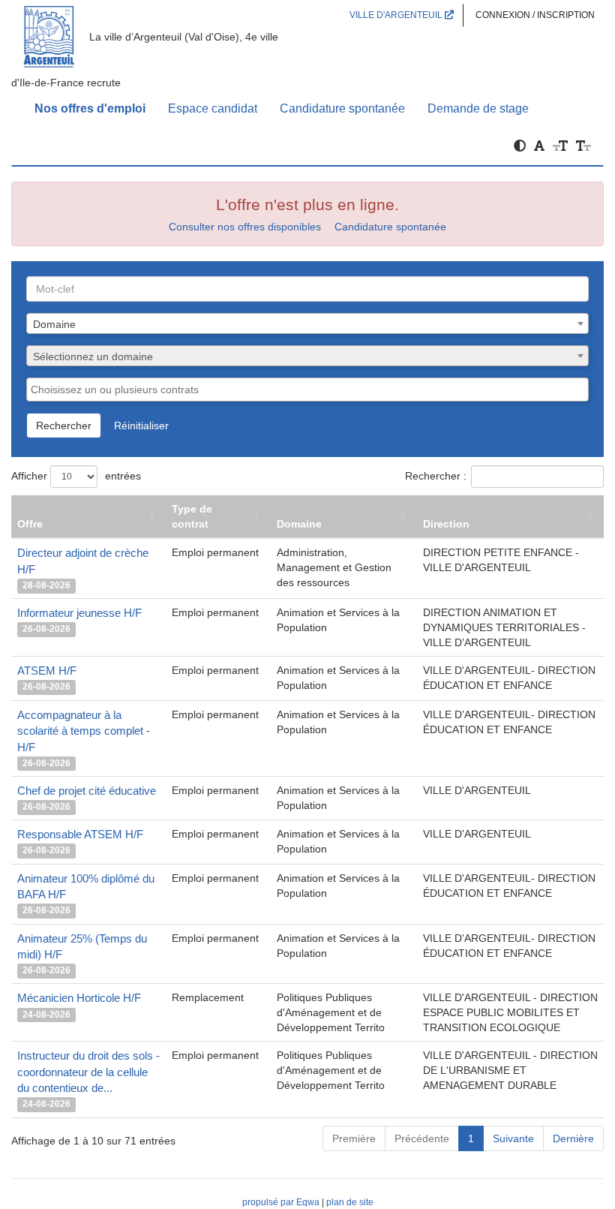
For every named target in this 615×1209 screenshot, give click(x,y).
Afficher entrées (76, 476)
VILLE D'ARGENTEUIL (397, 15)
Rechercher (64, 426)
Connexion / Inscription (535, 15)
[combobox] (307, 323)
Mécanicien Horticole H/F (79, 997)
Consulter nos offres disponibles (245, 227)
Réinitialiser (141, 426)
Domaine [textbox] (54, 324)
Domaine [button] (299, 524)
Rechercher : (435, 476)
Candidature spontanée (342, 108)
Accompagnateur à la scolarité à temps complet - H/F (83, 730)
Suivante (513, 1138)
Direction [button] (446, 524)
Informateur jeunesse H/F (79, 612)
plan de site (350, 1202)
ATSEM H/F (46, 670)
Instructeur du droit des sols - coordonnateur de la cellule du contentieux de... (88, 1071)
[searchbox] (307, 389)
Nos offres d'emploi (90, 108)
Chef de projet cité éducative (86, 790)
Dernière (573, 1138)
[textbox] (307, 356)
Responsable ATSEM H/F (80, 834)
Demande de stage (478, 108)
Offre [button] (30, 524)
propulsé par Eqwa (282, 1202)
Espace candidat (212, 108)
